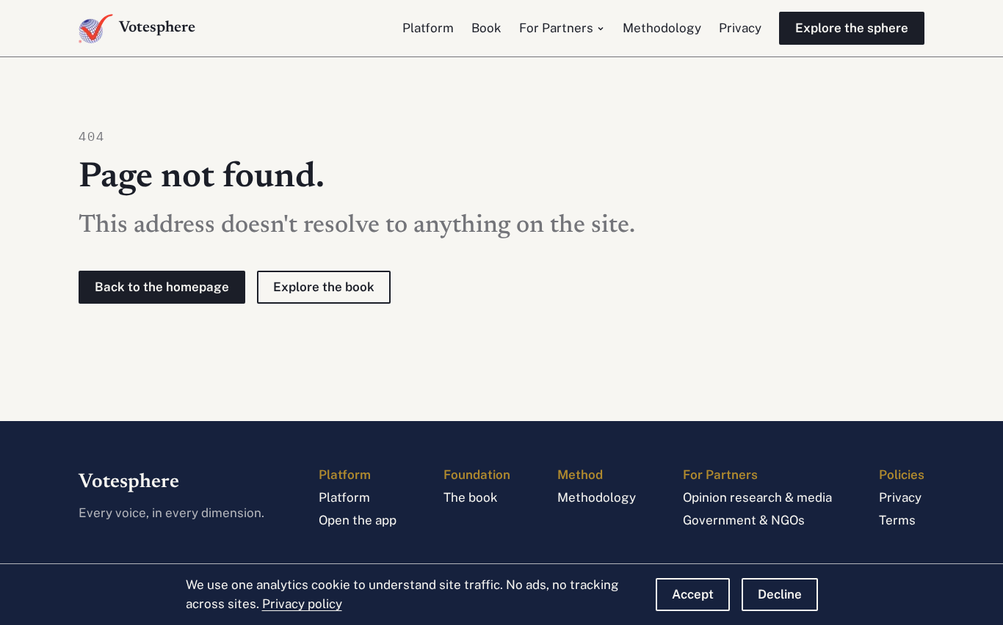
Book (486, 28)
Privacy (740, 28)
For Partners (556, 28)
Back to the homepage (162, 286)
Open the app (358, 520)
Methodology (662, 28)
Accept (693, 594)
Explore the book (323, 286)
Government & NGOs (744, 520)
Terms (897, 520)
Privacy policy (302, 603)
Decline (780, 594)
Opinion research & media (757, 497)
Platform (428, 28)
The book (470, 497)
